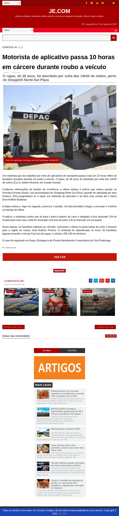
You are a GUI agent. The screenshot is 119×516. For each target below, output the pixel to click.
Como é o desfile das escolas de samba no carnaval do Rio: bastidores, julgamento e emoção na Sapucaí (67, 484)
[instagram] (92, 3)
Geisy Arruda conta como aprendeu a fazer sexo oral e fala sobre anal (67, 447)
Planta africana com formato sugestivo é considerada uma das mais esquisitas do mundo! (67, 393)
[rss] (108, 3)
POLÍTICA (72, 350)
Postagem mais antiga (105, 327)
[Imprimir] (59, 271)
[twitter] (113, 3)
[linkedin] (97, 3)
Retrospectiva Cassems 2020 (65, 429)
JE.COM (59, 11)
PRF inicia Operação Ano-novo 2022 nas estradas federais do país (19, 304)
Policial (16, 72)
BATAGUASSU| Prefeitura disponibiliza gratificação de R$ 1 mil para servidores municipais (67, 411)
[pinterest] (102, 3)
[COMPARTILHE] (59, 260)
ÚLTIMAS (47, 350)
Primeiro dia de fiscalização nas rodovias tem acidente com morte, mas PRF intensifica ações (96, 302)
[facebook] (86, 3)
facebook (111, 336)
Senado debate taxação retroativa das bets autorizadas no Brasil (67, 464)
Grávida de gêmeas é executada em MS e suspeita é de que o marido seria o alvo (59, 302)
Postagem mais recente (13, 327)
